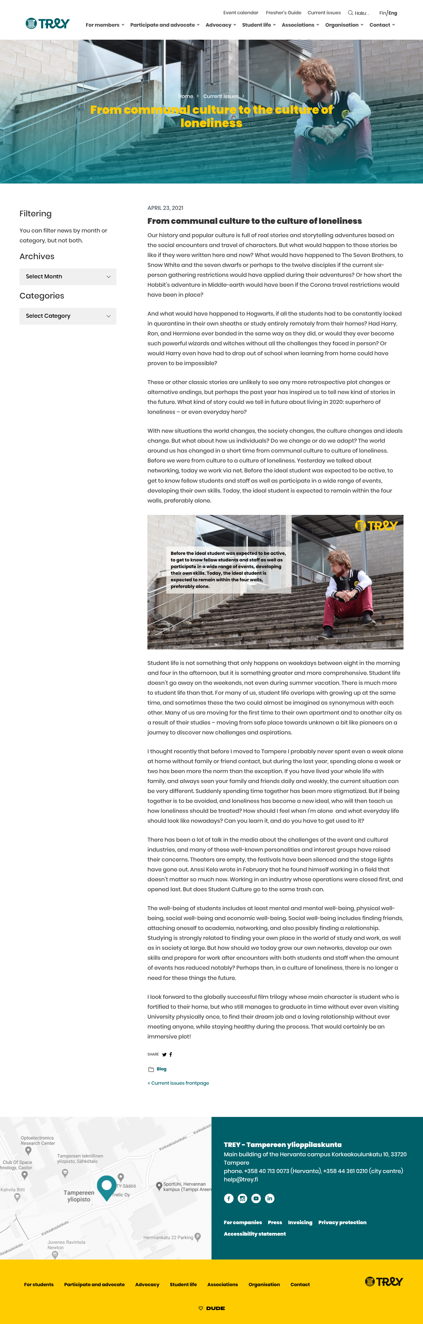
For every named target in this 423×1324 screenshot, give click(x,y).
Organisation (342, 25)
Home (185, 96)
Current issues (324, 13)
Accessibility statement (255, 1234)
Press (275, 1222)
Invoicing (300, 1222)
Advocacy (218, 25)
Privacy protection (342, 1222)
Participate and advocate (162, 25)
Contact (379, 25)
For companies (243, 1222)
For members (103, 25)
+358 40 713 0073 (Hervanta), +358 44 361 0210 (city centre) (323, 1171)
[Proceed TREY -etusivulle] (384, 1285)
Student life (256, 25)
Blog (161, 1069)
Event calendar (241, 13)
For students (39, 1285)
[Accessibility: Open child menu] (123, 24)
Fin (383, 13)
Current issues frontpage (179, 1083)
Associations (298, 25)
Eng (393, 13)
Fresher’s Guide (283, 13)
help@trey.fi (241, 1180)
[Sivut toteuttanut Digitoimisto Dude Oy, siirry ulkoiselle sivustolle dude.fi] (211, 1309)
